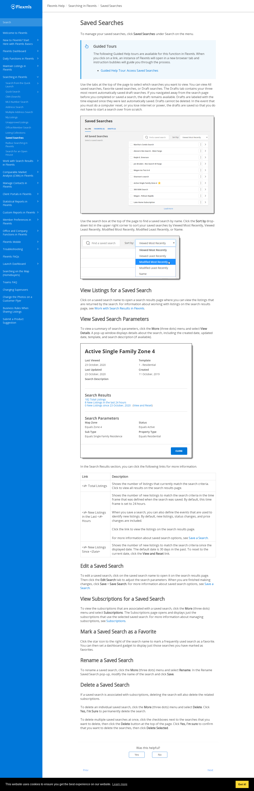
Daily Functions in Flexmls (18, 58)
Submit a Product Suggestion (13, 321)
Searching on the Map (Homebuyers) (16, 273)
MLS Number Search (17, 101)
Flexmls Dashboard (14, 51)
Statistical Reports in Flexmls (15, 203)
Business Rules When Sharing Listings (15, 310)
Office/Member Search (18, 127)
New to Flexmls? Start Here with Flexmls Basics (18, 42)
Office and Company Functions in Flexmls (15, 232)
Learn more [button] (119, 784)
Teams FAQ (10, 282)
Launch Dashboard (14, 264)
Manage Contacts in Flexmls (15, 184)
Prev (85, 770)
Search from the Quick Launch (18, 85)
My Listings (12, 117)
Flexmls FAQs (11, 256)
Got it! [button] (242, 784)
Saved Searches (15, 137)
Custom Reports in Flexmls (19, 212)
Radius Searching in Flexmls (17, 144)
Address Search (14, 107)
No (160, 754)
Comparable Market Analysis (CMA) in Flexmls (18, 174)
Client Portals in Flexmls (17, 194)
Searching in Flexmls (15, 77)
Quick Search (13, 91)
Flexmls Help (56, 6)
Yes (137, 754)
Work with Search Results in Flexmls (18, 162)
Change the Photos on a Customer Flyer (17, 298)
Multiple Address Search (19, 112)
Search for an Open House (16, 153)
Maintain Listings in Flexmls (14, 67)
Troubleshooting (13, 249)
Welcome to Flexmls (15, 33)
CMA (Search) (13, 96)
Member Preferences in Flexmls (17, 221)
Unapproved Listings (17, 122)
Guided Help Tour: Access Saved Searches (129, 70)
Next (210, 770)
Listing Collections (15, 132)
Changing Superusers (15, 289)
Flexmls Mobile (12, 242)
